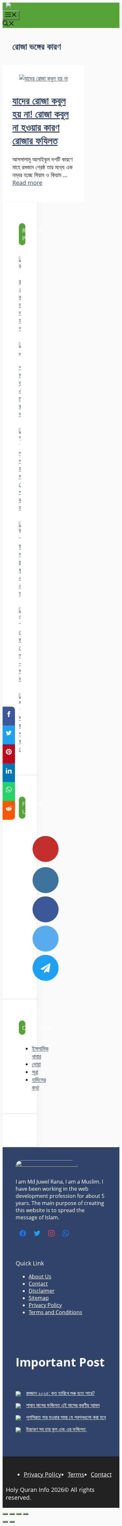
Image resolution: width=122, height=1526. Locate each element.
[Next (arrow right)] (12, 1522)
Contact (38, 1283)
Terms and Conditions (55, 1312)
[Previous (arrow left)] (5, 1522)
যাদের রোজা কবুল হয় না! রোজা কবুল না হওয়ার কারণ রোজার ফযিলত (40, 120)
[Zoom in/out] (5, 1514)
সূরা (35, 1072)
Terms (76, 1474)
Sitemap (39, 1298)
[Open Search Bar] (8, 24)
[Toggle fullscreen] (12, 1514)
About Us (40, 1276)
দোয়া (36, 1064)
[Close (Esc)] (25, 1514)
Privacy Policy (45, 1305)
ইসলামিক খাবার (40, 1052)
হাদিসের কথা (39, 1083)
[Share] (18, 1514)
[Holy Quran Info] (30, 6)
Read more (27, 182)
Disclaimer (42, 1290)
